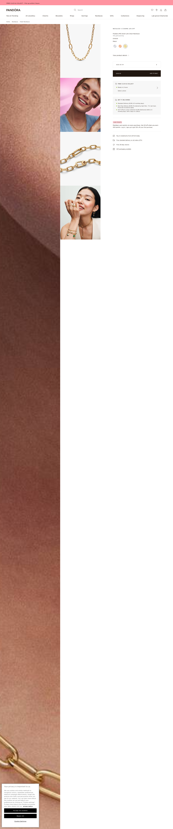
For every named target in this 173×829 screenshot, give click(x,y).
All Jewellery (30, 16)
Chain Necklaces (25, 21)
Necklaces (99, 16)
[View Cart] (165, 10)
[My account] (161, 10)
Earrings (85, 16)
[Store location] (156, 10)
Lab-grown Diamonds (160, 16)
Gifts (112, 16)
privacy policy (28, 806)
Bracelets (59, 16)
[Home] (13, 10)
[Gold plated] (125, 46)
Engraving (140, 16)
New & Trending (12, 16)
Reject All (20, 816)
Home (8, 21)
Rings (72, 16)
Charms (45, 16)
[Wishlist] (152, 10)
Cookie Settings (20, 821)
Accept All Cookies (20, 810)
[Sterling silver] (115, 46)
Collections (125, 16)
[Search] (75, 10)
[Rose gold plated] (120, 46)
